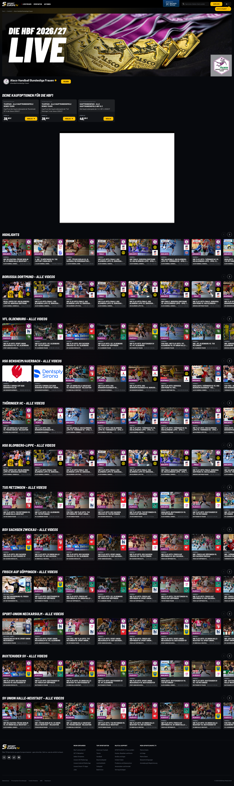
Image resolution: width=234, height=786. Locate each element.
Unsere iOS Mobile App (81, 760)
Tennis (98, 753)
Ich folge (142, 753)
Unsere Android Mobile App (82, 763)
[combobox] (196, 4)
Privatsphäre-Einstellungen (19, 780)
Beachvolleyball (101, 760)
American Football (102, 750)
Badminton (99, 770)
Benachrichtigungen (146, 760)
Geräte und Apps (120, 756)
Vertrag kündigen (120, 770)
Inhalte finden (119, 760)
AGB (41, 780)
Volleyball (99, 766)
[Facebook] (19, 757)
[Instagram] (4, 757)
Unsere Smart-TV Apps (81, 766)
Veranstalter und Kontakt (123, 766)
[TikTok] (14, 757)
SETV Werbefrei (79, 753)
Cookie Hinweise (33, 780)
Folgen (66, 82)
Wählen (32, 118)
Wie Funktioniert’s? (80, 750)
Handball (9, 11)
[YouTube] (9, 757)
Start (3, 11)
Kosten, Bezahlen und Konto (123, 753)
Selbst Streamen (79, 756)
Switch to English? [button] (222, 8)
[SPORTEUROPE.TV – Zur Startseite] (10, 4)
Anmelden (216, 4)
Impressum (48, 780)
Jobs (75, 770)
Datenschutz (5, 780)
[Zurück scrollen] (224, 234)
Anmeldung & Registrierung (148, 763)
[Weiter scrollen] (229, 234)
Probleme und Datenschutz (123, 763)
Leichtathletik (100, 763)
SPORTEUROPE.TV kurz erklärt (124, 750)
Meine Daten (144, 756)
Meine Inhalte (144, 750)
